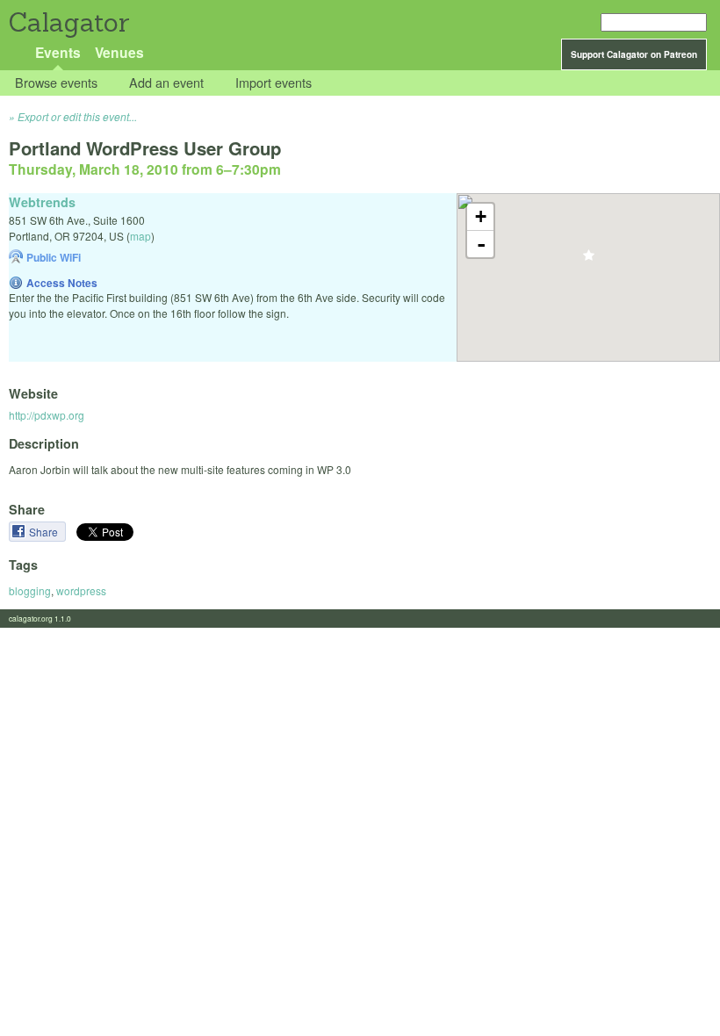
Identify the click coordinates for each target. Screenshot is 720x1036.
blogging (30, 590)
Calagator (68, 22)
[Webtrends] (588, 260)
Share (45, 531)
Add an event (166, 83)
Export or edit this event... (77, 116)
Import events (273, 83)
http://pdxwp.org (46, 414)
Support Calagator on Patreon (634, 54)
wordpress (81, 590)
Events (58, 52)
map (140, 235)
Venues (119, 52)
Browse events (56, 83)
